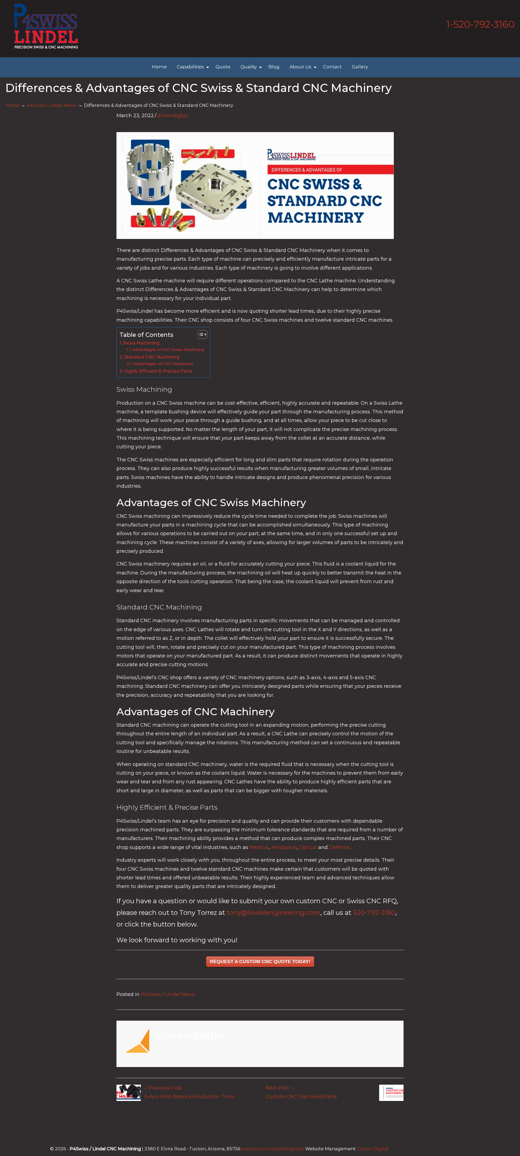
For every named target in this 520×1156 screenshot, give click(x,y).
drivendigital (172, 116)
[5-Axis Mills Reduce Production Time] (128, 1094)
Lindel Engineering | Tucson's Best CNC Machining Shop (46, 26)
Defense (339, 847)
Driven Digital (373, 1148)
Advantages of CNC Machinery (163, 363)
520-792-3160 (374, 913)
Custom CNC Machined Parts (301, 1097)
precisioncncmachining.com (272, 1148)
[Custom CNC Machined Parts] (391, 1094)
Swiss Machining (141, 343)
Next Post (279, 1088)
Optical (308, 847)
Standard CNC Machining (152, 357)
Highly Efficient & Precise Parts (158, 371)
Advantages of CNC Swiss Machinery (168, 349)
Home (12, 105)
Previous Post (164, 1088)
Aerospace (284, 847)
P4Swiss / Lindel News (51, 105)
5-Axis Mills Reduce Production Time (189, 1097)
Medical (259, 847)
